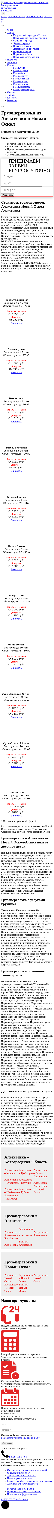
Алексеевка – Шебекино (11, 1191)
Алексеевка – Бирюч (40, 1172)
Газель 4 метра (20, 76)
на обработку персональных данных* (20, 1438)
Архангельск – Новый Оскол (26, 1278)
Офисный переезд (22, 40)
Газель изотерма (21, 87)
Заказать (16, 323)
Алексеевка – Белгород (11, 1197)
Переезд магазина (22, 46)
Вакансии (12, 100)
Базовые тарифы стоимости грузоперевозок (29, 1481)
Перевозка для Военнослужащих (30, 38)
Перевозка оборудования (26, 57)
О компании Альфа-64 (18, 1473)
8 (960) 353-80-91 (28, 16)
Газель (10, 65)
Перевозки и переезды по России (24, 1491)
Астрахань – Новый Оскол (40, 1278)
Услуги (10, 32)
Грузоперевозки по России (20, 1489)
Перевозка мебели (22, 54)
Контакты (12, 97)
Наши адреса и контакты (20, 1478)
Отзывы (11, 92)
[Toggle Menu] (2, 25)
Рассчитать (7, 195)
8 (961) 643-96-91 (10, 16)
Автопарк (12, 62)
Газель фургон (20, 70)
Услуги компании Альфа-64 (21, 1475)
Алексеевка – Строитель (11, 1181)
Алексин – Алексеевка (11, 1234)
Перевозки (12, 59)
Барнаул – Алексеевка (25, 1243)
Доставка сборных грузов (26, 49)
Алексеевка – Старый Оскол (40, 1189)
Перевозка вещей (22, 51)
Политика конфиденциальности (23, 1494)
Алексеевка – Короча (11, 1172)
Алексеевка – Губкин (25, 1191)
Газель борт (19, 73)
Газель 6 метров (21, 78)
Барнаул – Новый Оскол (24, 1287)
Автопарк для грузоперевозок (22, 1483)
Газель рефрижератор (24, 89)
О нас (10, 30)
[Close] (2, 106)
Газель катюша (20, 84)
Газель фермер (20, 81)
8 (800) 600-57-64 (10, 1499)
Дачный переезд (21, 43)
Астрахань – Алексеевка (40, 1234)
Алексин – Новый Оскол (10, 1278)
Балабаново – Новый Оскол (11, 1287)
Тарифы (11, 95)
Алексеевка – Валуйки (25, 1181)
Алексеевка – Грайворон (26, 1172)
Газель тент (19, 68)
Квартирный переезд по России (29, 35)
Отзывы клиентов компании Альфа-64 (27, 1470)
